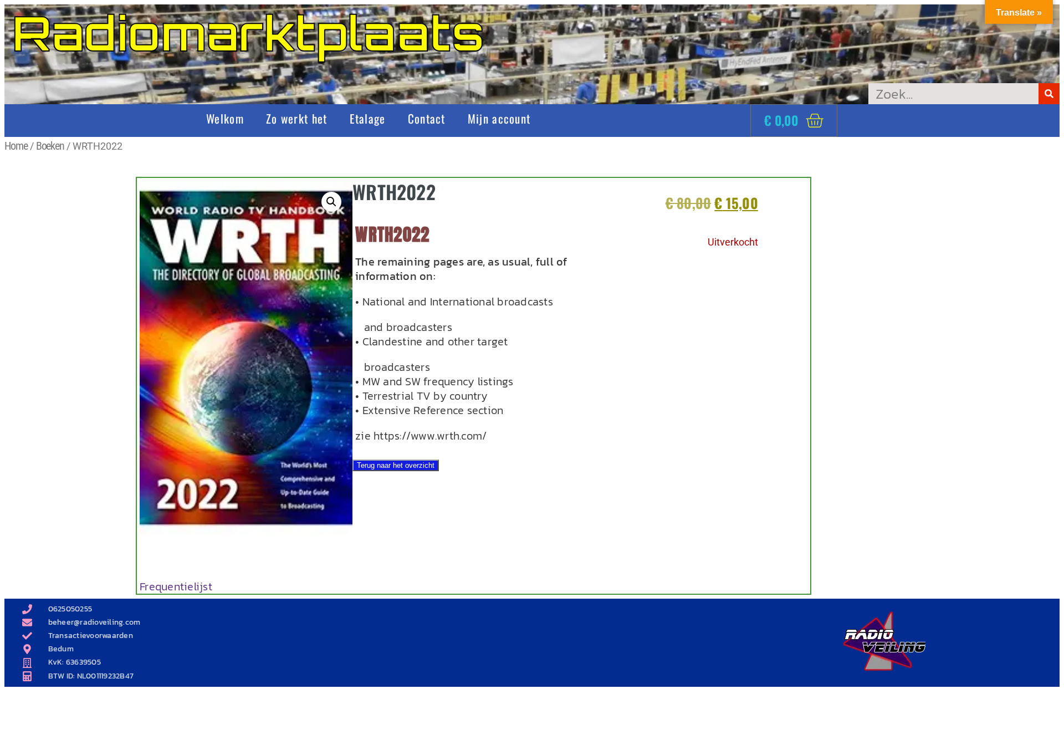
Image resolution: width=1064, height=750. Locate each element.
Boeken (50, 145)
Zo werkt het (297, 118)
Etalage (368, 118)
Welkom (225, 118)
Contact (427, 118)
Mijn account (499, 118)
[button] (331, 202)
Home (16, 145)
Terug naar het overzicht (395, 465)
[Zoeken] (1049, 93)
